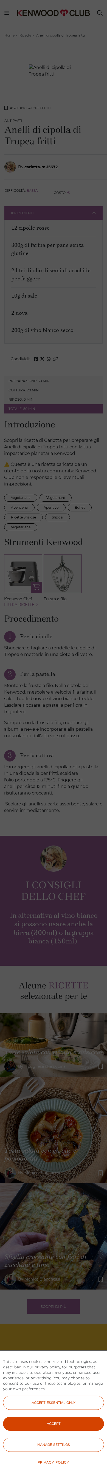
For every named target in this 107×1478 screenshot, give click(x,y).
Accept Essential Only (53, 1402)
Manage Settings (53, 1444)
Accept (54, 1423)
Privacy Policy (53, 1462)
